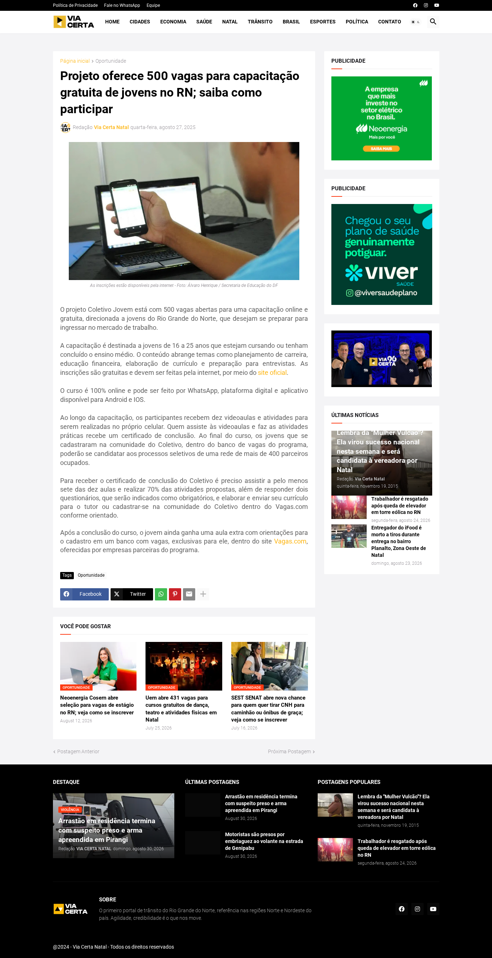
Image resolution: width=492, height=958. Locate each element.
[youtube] (436, 5)
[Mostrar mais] (203, 594)
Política (357, 22)
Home (112, 22)
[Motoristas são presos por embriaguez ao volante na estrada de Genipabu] (202, 843)
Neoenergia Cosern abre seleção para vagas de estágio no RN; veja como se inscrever (97, 705)
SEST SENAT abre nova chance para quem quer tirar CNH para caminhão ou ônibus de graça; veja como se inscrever (268, 709)
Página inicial (75, 61)
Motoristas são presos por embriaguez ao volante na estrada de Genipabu (264, 841)
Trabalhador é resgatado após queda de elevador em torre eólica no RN (399, 505)
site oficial (272, 372)
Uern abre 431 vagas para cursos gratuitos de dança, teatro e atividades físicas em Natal (181, 709)
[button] (416, 22)
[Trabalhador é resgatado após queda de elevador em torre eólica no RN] (349, 507)
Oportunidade (110, 61)
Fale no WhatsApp (122, 5)
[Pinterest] (175, 594)
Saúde (204, 22)
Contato (389, 22)
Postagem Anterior (78, 751)
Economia (173, 22)
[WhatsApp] (161, 594)
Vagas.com (290, 541)
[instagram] (426, 5)
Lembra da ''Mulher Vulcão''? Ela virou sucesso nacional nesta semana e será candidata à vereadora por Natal (394, 807)
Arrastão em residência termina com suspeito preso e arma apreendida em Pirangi (261, 803)
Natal (230, 22)
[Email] (189, 594)
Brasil (291, 22)
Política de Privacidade (75, 5)
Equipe (153, 5)
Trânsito (260, 22)
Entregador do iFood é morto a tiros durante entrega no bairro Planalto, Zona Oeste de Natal (398, 541)
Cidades (140, 22)
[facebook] (415, 5)
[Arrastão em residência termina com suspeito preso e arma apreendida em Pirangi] (202, 805)
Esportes (323, 22)
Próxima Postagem (289, 751)
